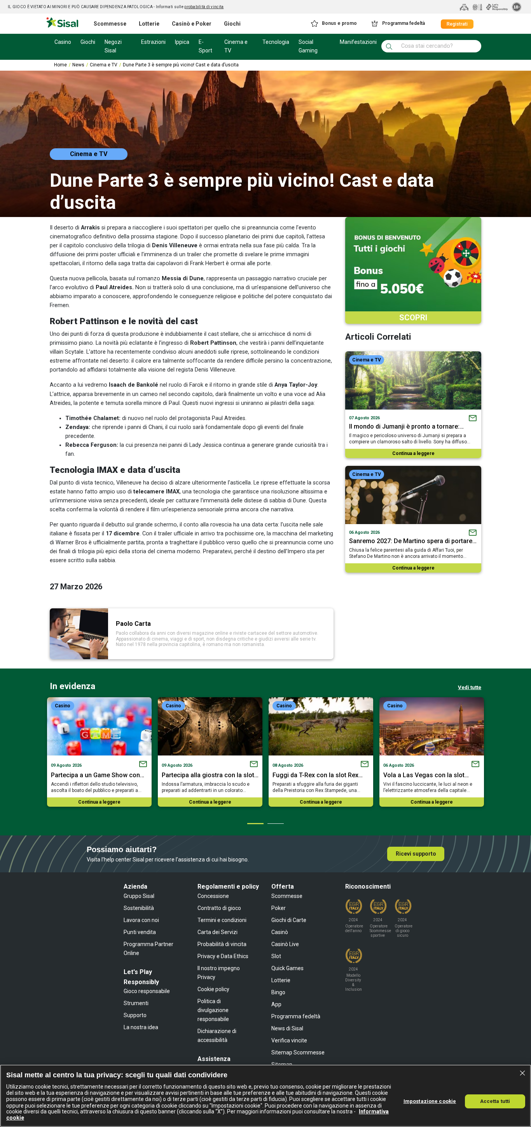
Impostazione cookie (429, 1101)
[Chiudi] (522, 1073)
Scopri (413, 317)
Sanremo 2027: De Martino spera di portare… (413, 541)
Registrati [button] (457, 24)
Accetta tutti (495, 1101)
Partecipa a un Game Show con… (97, 775)
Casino (62, 705)
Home (60, 65)
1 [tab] (255, 823)
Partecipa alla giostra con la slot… (210, 775)
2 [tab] (275, 823)
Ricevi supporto (416, 854)
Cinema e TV (103, 65)
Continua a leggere (413, 453)
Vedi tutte (469, 687)
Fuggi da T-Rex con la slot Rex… (317, 775)
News (78, 65)
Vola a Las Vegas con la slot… (426, 775)
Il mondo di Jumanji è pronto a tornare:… (406, 426)
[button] (333, 24)
